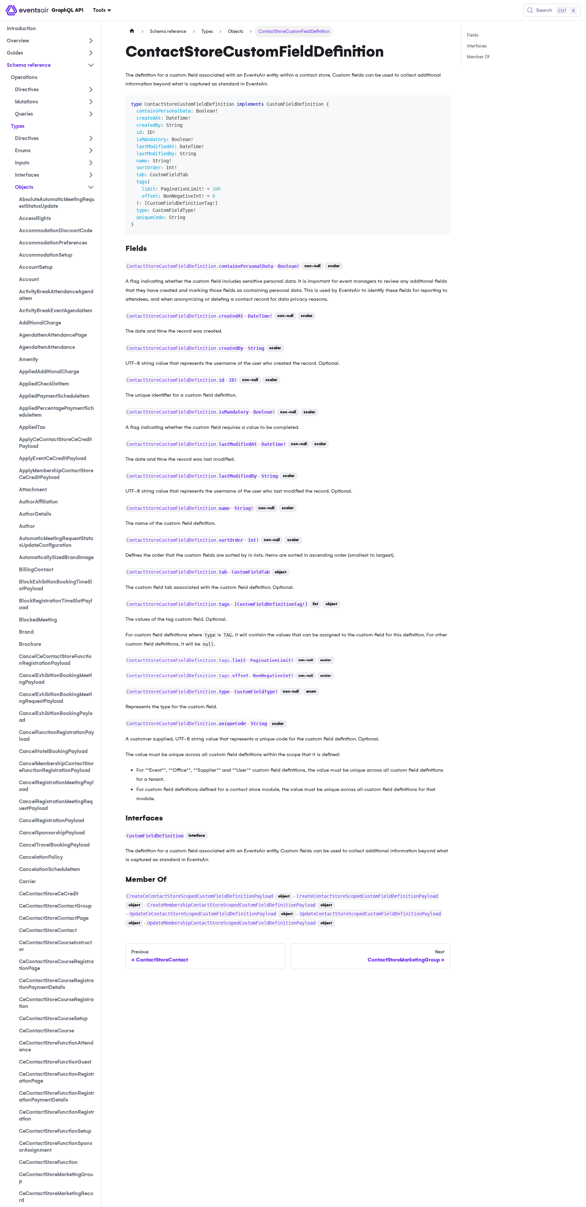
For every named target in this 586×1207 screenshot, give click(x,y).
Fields (472, 35)
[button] (54, 89)
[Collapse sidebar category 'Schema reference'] (90, 65)
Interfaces (477, 45)
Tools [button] (99, 10)
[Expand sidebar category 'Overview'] (90, 40)
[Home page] (131, 31)
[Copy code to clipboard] (442, 103)
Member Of (478, 56)
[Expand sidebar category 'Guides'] (90, 52)
